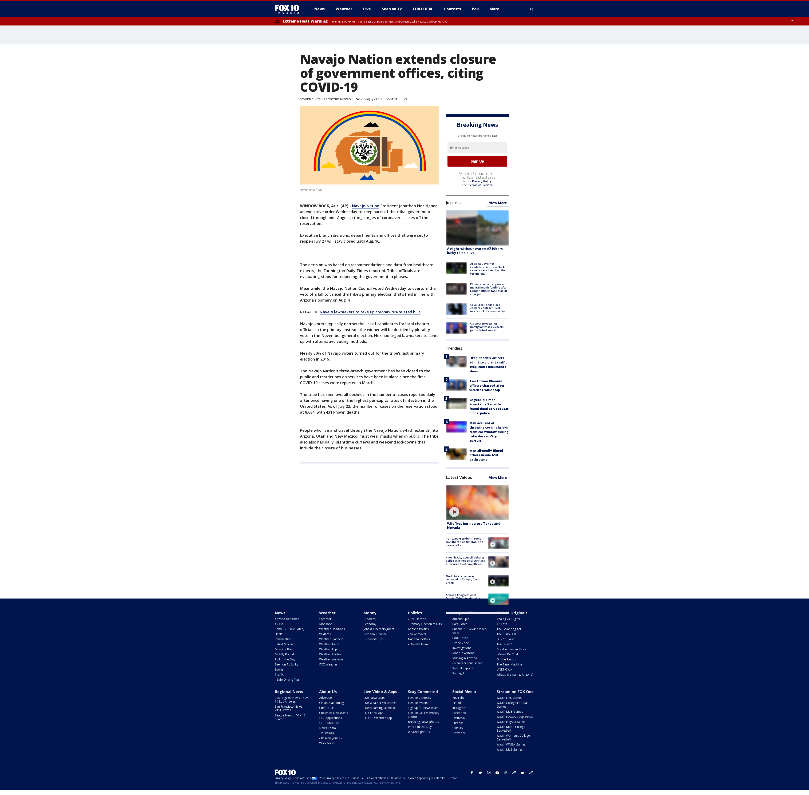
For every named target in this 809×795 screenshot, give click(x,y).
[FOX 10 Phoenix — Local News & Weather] (289, 9)
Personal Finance (375, 634)
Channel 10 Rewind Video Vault (469, 631)
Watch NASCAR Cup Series (515, 717)
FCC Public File (329, 723)
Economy (369, 624)
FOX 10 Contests (419, 698)
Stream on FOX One (515, 691)
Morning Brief (284, 649)
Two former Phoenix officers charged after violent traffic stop (487, 385)
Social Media (464, 691)
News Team (327, 728)
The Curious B (506, 634)
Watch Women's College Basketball (513, 737)
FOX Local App (373, 713)
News (280, 612)
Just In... (453, 202)
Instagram (459, 708)
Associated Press (310, 99)
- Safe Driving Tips (287, 679)
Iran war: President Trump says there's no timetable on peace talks (464, 542)
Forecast (325, 619)
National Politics (419, 639)
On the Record (506, 659)
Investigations (461, 648)
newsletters (531, 772)
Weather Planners (331, 639)
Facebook (459, 713)
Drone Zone (460, 643)
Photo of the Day (420, 727)
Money (369, 612)
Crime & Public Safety (289, 629)
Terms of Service (480, 185)
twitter (480, 772)
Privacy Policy (482, 181)
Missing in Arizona (464, 658)
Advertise (325, 698)
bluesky (514, 772)
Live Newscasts (374, 698)
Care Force (459, 624)
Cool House (460, 638)
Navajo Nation (365, 205)
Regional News (289, 691)
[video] (477, 502)
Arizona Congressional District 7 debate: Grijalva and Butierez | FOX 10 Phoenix (463, 600)
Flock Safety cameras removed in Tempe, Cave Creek (462, 579)
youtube (497, 772)
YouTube (458, 698)
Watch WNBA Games (511, 744)
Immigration (283, 639)
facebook (472, 772)
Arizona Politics (418, 629)
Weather (327, 612)
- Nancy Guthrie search (468, 663)
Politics (415, 612)
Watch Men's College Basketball (511, 728)
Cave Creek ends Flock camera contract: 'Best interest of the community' (487, 308)
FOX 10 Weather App (377, 718)
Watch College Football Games (512, 704)
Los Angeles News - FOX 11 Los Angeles (291, 699)
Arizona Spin (460, 619)
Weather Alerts (329, 644)
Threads (457, 723)
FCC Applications (330, 718)
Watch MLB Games (510, 711)
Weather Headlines (332, 629)
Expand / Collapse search (531, 9)
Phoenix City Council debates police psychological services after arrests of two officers (465, 561)
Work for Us (327, 743)
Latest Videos (459, 477)
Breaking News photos (423, 722)
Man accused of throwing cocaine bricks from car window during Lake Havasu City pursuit (488, 432)
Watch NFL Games (509, 698)
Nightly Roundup (286, 654)
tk (505, 772)
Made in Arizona (463, 653)
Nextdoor (458, 733)
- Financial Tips (373, 639)
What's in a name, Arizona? (515, 674)
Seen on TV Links (286, 664)
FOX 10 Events (418, 703)
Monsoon (325, 624)
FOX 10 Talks (505, 639)
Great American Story (511, 649)
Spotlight (458, 673)
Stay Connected (423, 691)
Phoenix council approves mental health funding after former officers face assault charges (489, 289)
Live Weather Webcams (379, 703)
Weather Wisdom (331, 659)
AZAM (279, 624)
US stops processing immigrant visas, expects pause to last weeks (487, 327)
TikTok (457, 703)
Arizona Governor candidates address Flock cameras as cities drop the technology (487, 268)
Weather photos (419, 732)
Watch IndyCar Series (511, 722)
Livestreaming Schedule (379, 708)
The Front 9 (505, 644)
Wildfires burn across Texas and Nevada (473, 525)
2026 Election (417, 619)
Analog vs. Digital (508, 619)
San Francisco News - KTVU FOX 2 (289, 708)
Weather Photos (330, 654)
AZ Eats (502, 624)
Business (369, 619)
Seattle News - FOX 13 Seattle (290, 717)
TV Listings (326, 733)
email (522, 772)
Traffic (279, 674)
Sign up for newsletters (423, 708)
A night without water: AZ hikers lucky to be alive (475, 250)
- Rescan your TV (330, 738)
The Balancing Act (509, 629)
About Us (328, 691)
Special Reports (462, 668)
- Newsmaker (417, 634)
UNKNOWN (505, 669)
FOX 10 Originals (512, 612)
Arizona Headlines (287, 619)
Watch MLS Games (510, 749)
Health (279, 634)
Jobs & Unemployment (378, 629)
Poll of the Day (285, 659)
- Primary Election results (425, 624)
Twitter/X (458, 718)
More (494, 9)
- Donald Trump (419, 644)
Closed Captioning (331, 703)
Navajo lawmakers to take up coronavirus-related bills (370, 311)
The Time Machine (509, 664)
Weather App (328, 649)
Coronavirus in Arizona (338, 99)
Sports (279, 669)
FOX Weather (328, 664)
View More (498, 202)
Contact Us (326, 708)
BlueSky (457, 728)
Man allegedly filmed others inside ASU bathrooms (486, 455)
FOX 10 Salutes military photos (423, 715)
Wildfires (325, 634)
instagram (488, 772)
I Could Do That (507, 654)
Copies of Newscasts (333, 713)
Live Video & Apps (380, 691)
